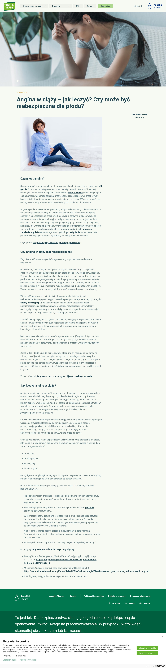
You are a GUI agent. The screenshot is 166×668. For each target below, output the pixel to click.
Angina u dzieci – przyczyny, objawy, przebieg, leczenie (64, 376)
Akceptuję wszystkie (147, 648)
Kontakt (73, 596)
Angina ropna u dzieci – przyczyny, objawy (53, 549)
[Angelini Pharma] (155, 6)
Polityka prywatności (117, 596)
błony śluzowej (75, 192)
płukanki (89, 507)
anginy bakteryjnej (29, 302)
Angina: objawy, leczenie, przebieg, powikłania (56, 242)
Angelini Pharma (56, 596)
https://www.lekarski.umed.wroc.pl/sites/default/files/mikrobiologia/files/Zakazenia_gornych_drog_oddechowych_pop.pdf (86, 571)
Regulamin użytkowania (140, 596)
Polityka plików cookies (94, 596)
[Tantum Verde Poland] (10, 6)
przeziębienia (73, 232)
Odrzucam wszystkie (147, 653)
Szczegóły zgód (9, 660)
